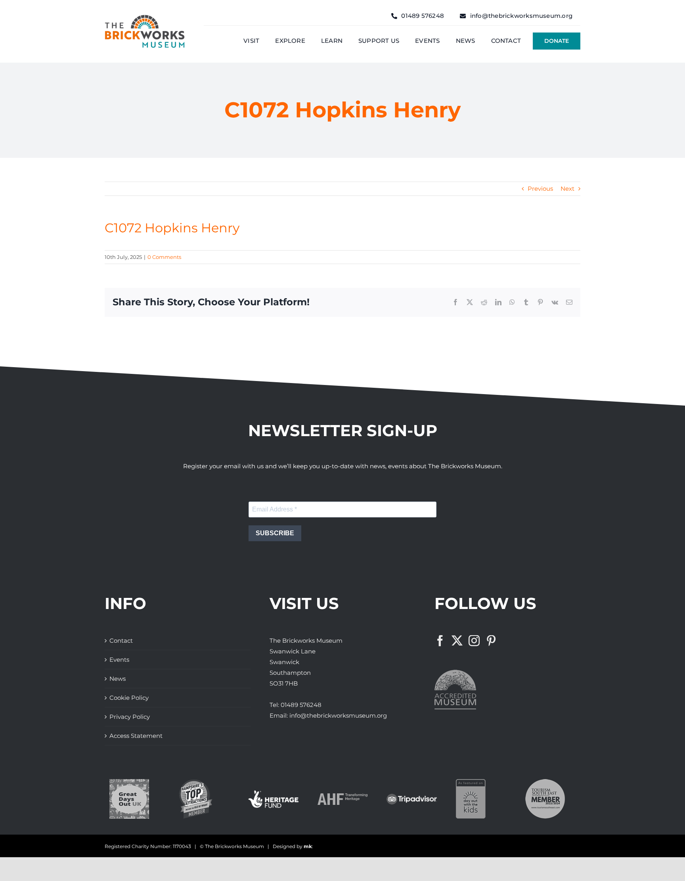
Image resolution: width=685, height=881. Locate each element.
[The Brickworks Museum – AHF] (343, 796)
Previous (540, 188)
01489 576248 (301, 705)
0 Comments (164, 257)
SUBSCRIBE (275, 533)
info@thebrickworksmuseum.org (338, 715)
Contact (121, 640)
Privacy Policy (129, 716)
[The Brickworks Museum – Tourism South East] (545, 782)
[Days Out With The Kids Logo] (471, 782)
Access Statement (136, 735)
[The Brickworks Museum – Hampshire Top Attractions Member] (195, 782)
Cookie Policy (129, 697)
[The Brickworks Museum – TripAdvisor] (412, 797)
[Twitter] (457, 640)
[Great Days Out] (129, 782)
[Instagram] (474, 640)
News (117, 678)
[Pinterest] (491, 640)
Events (119, 659)
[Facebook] (440, 640)
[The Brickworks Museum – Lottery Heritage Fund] (273, 793)
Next (567, 188)
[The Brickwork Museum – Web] (145, 17)
